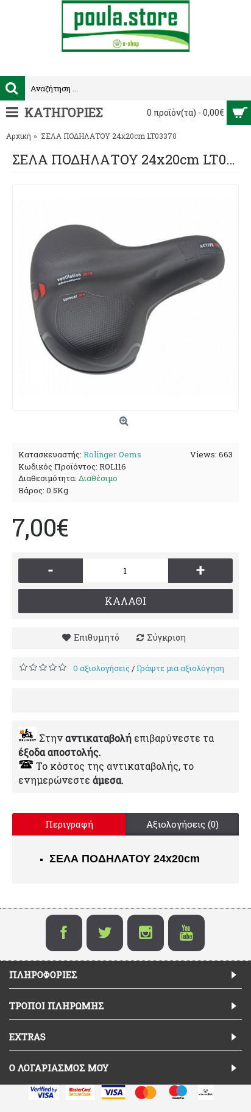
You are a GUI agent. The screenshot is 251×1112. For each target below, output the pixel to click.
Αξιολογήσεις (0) (182, 824)
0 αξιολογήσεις (101, 668)
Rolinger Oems (112, 454)
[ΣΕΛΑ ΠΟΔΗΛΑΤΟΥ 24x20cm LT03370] (125, 298)
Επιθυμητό (96, 637)
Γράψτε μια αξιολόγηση (180, 668)
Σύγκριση (166, 637)
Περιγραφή (69, 824)
